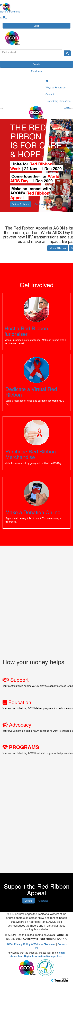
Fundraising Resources (57, 101)
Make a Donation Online (32, 512)
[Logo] (36, 6)
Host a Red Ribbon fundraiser (26, 331)
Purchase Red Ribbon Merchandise (30, 454)
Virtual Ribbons (20, 204)
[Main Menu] (1, 108)
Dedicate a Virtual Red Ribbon (31, 391)
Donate (36, 64)
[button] (36, 321)
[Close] (71, 108)
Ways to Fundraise (55, 87)
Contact (7, 23)
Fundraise (36, 71)
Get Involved (41, 204)
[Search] (67, 53)
